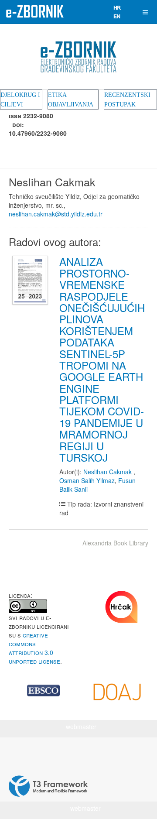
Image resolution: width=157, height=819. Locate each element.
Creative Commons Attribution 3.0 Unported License (34, 648)
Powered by (48, 786)
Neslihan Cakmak (108, 471)
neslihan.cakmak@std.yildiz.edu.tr (55, 213)
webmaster (81, 726)
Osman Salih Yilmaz (87, 480)
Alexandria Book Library (115, 542)
